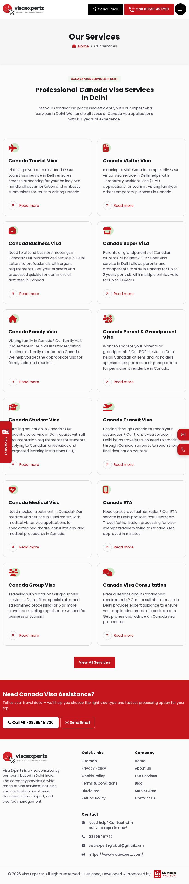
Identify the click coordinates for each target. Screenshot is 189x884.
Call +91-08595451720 (33, 722)
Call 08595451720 (152, 9)
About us (143, 768)
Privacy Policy (94, 768)
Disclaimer (91, 790)
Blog (139, 783)
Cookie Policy (93, 775)
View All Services (94, 662)
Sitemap (89, 761)
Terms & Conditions (100, 783)
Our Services (146, 775)
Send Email (80, 722)
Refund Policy (94, 798)
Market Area (146, 790)
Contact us (145, 798)
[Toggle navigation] (180, 9)
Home (83, 46)
